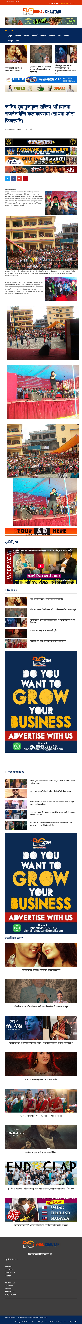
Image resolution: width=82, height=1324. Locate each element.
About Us (8, 1267)
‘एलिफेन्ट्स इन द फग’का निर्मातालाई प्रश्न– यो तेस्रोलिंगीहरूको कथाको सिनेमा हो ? (41, 1043)
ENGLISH (64, 3)
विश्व (17, 41)
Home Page (9, 1292)
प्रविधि (66, 36)
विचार (59, 36)
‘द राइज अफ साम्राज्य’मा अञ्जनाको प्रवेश (43, 630)
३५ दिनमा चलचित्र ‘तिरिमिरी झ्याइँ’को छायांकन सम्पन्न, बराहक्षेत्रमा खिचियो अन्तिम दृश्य (41, 1189)
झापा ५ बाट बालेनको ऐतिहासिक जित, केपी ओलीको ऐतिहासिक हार (51, 791)
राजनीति (43, 36)
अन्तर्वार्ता (35, 36)
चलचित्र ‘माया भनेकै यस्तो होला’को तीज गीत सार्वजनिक (48, 641)
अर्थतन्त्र (52, 36)
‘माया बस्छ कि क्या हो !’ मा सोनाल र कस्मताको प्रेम (46, 599)
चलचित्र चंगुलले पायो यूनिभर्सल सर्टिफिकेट (41, 1152)
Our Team (9, 1270)
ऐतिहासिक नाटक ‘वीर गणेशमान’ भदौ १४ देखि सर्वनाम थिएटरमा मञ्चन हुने (40, 69)
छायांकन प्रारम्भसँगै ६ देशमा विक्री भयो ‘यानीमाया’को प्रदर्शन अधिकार (41, 1225)
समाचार (26, 36)
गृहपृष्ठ (10, 36)
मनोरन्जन (18, 36)
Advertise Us (10, 1272)
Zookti (75, 1322)
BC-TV (72, 3)
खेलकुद (10, 41)
